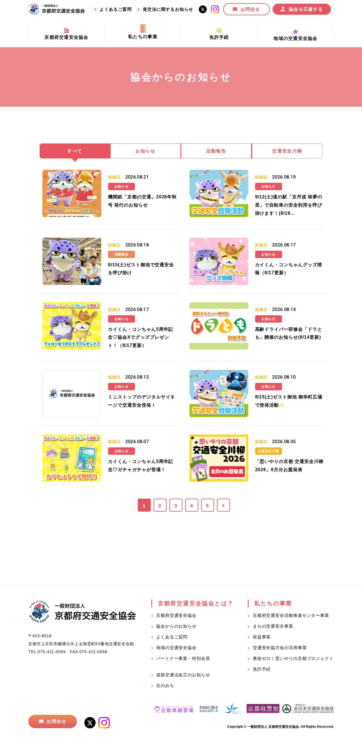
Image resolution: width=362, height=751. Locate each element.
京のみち (165, 685)
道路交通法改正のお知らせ (183, 674)
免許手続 (262, 669)
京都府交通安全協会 (176, 615)
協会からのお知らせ (176, 626)
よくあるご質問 (116, 9)
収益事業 (262, 636)
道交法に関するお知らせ (168, 9)
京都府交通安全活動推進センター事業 (291, 615)
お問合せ (250, 9)
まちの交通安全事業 (273, 626)
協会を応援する (306, 9)
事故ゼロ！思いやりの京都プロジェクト (293, 658)
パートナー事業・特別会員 (183, 658)
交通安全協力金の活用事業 (280, 647)
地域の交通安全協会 (176, 647)
